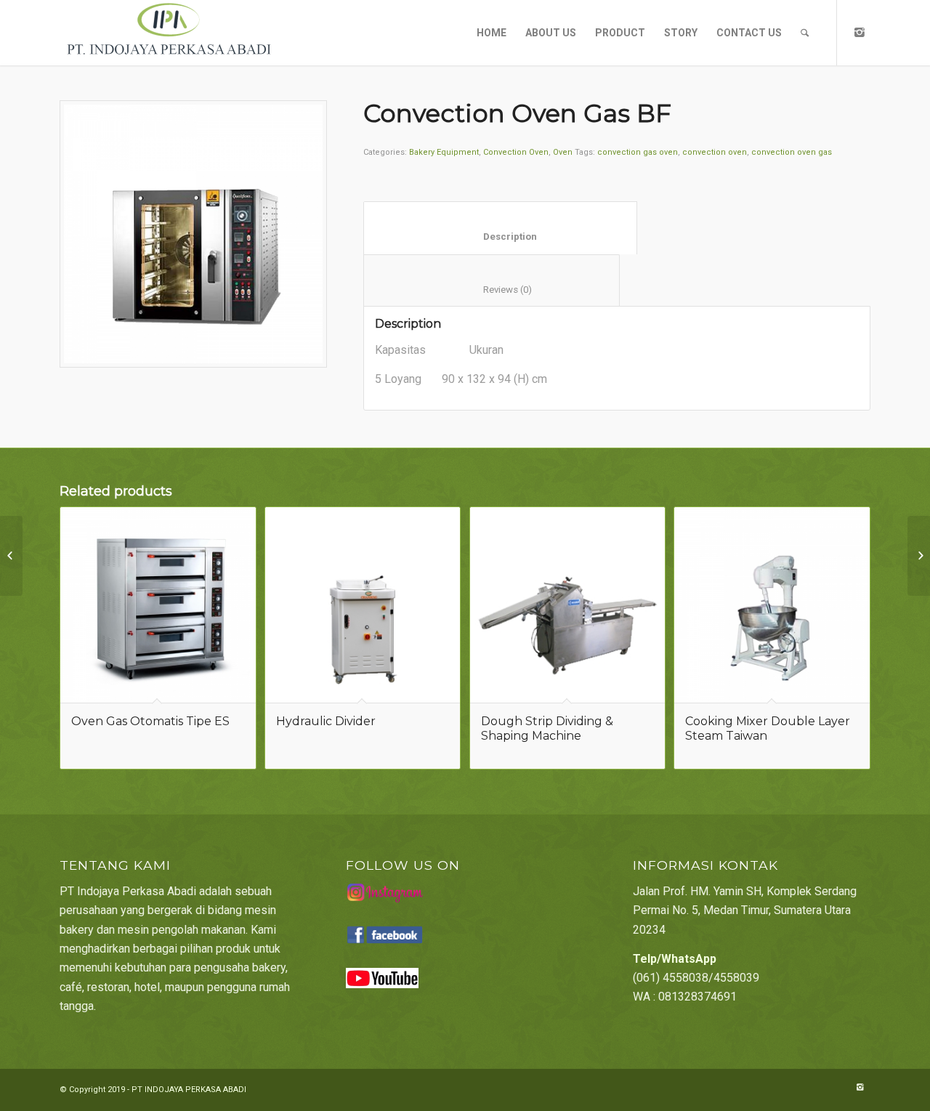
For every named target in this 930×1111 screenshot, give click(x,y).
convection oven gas (791, 152)
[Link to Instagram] (859, 32)
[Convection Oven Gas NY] (11, 556)
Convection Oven (516, 152)
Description (501, 236)
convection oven (714, 152)
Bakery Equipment (444, 152)
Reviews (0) (492, 289)
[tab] (500, 227)
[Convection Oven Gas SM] (918, 556)
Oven (563, 152)
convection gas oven (637, 152)
